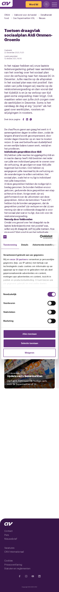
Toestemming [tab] (10, 245)
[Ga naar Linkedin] (39, 576)
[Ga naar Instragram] (26, 576)
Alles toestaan (29, 334)
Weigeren (29, 352)
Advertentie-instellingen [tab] (45, 245)
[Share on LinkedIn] (27, 119)
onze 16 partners (19, 259)
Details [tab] (24, 245)
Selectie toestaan (29, 343)
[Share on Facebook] (23, 119)
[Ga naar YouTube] (32, 576)
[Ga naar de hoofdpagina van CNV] (6, 3)
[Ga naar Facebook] (19, 576)
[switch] (52, 303)
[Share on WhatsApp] (31, 119)
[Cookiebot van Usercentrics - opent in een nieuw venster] (43, 237)
